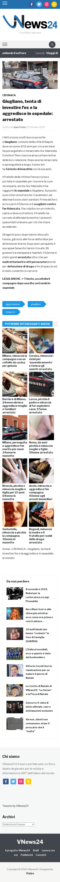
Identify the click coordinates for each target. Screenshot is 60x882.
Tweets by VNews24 (15, 805)
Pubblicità (27, 854)
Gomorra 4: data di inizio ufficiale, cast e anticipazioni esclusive (39, 706)
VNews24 (30, 841)
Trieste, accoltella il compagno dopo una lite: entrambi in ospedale (26, 283)
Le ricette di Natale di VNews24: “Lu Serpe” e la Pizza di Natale (39, 690)
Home (6, 549)
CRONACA (9, 95)
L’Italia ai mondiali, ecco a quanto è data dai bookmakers (38, 653)
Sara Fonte (20, 127)
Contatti (41, 854)
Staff (36, 850)
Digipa (30, 873)
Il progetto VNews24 (17, 850)
